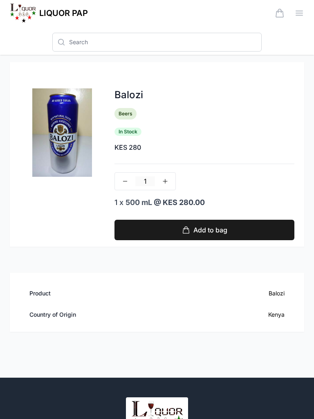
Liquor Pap (63, 13)
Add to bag (210, 230)
